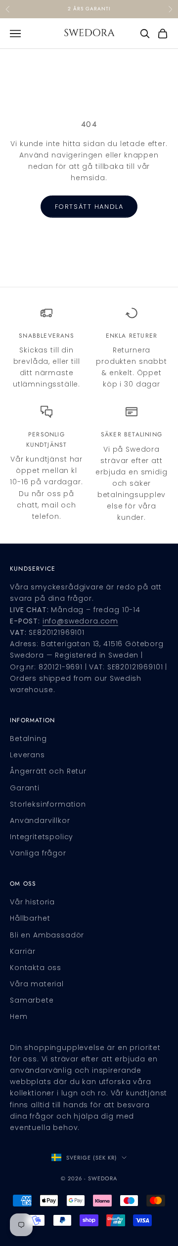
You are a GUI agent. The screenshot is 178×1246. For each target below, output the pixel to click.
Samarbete (32, 1000)
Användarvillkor (40, 820)
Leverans (27, 755)
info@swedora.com (80, 621)
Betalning (28, 738)
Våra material (37, 984)
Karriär (23, 951)
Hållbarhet (30, 918)
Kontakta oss (35, 968)
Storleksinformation (48, 804)
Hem (19, 1016)
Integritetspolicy (41, 837)
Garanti (25, 788)
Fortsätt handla (89, 206)
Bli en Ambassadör (47, 935)
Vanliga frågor (38, 853)
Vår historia (32, 902)
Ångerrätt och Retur (48, 771)
